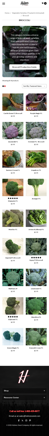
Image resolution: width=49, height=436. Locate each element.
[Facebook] (18, 420)
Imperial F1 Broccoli (12, 258)
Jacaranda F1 (13, 142)
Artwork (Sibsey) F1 (36, 229)
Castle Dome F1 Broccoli (13, 113)
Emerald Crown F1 (36, 348)
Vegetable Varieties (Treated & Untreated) (28, 13)
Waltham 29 (12, 289)
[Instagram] (26, 420)
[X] (22, 420)
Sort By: (26, 86)
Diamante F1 (13, 201)
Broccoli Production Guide (24, 67)
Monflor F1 (13, 229)
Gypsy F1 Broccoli (36, 260)
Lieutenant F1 (36, 289)
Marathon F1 (36, 317)
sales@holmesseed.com (29, 416)
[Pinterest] (30, 420)
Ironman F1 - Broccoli (36, 142)
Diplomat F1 (12, 319)
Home (7, 13)
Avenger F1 (36, 199)
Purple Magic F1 (36, 113)
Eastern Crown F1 (13, 170)
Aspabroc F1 (36, 170)
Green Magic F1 (13, 348)
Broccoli (26, 15)
